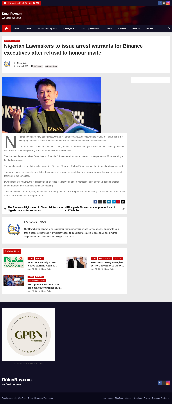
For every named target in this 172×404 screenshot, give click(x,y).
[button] (169, 28)
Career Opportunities (90, 29)
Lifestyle (68, 29)
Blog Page (119, 398)
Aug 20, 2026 (34, 269)
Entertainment (105, 258)
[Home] (6, 28)
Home (16, 29)
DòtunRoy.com (12, 13)
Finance (136, 29)
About (109, 29)
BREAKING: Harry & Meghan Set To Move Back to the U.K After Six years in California (107, 265)
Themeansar (48, 398)
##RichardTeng (51, 66)
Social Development (47, 29)
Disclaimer (138, 398)
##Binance (38, 66)
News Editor (22, 63)
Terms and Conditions (160, 398)
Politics (149, 29)
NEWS (28, 29)
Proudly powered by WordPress (14, 398)
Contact (122, 29)
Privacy (147, 398)
